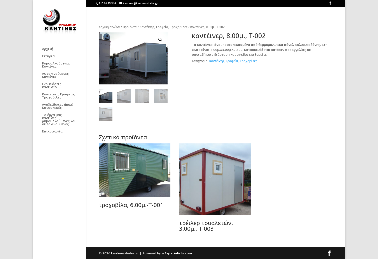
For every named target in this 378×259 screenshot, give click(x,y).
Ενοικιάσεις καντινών (51, 85)
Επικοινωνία (52, 131)
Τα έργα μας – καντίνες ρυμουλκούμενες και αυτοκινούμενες (59, 119)
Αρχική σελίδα (109, 27)
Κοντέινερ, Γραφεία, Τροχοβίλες (58, 96)
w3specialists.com (177, 253)
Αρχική (47, 49)
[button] (160, 40)
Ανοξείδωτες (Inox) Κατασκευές (57, 106)
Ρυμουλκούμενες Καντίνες (56, 65)
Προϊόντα (130, 27)
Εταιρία (48, 56)
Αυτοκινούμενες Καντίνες (55, 75)
